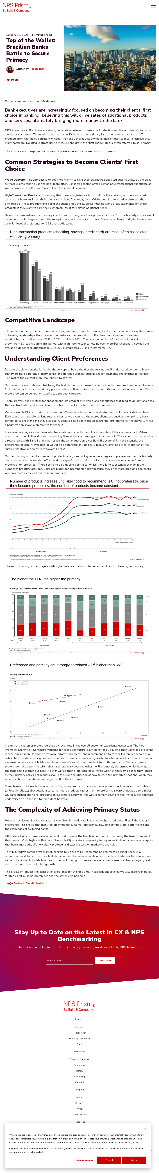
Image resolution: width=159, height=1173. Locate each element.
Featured (19, 883)
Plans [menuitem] (79, 1044)
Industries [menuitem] (79, 1051)
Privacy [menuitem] (79, 1108)
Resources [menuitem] (79, 1121)
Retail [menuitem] (79, 1070)
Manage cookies (84, 1160)
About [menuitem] (79, 1097)
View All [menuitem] (79, 1082)
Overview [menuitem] (80, 1027)
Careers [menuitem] (79, 1103)
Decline (134, 1160)
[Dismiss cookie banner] (145, 1129)
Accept (109, 1160)
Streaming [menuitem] (79, 1076)
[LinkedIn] (12, 80)
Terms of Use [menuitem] (79, 1114)
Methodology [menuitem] (79, 1032)
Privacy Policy (131, 1142)
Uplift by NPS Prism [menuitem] (79, 1038)
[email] (16, 80)
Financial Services (35, 883)
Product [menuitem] (79, 1019)
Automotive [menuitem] (79, 1065)
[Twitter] (8, 80)
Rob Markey (47, 101)
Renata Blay (37, 69)
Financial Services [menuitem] (79, 1059)
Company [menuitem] (79, 1089)
